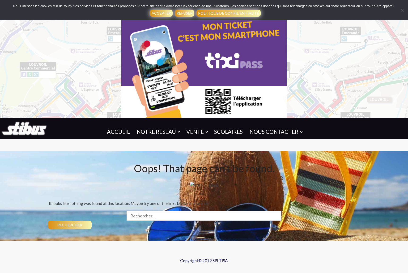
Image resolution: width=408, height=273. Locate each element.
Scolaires (228, 131)
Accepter (161, 13)
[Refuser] (402, 10)
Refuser (184, 13)
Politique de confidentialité (228, 13)
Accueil (118, 131)
